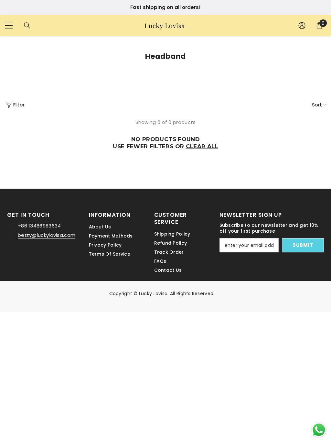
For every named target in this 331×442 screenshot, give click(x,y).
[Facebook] (145, 261)
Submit (165, 233)
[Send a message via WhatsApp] (319, 430)
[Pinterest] (172, 261)
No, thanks (169, 275)
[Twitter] (186, 261)
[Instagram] (159, 261)
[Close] (241, 145)
